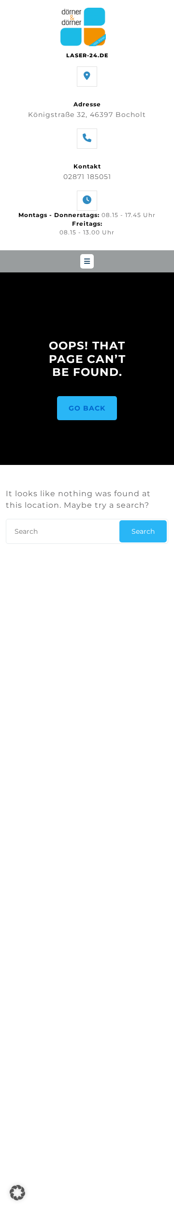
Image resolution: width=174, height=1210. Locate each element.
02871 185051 (87, 176)
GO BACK (87, 408)
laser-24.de (87, 55)
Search (143, 531)
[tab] (87, 261)
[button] (17, 1192)
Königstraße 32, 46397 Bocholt (87, 114)
